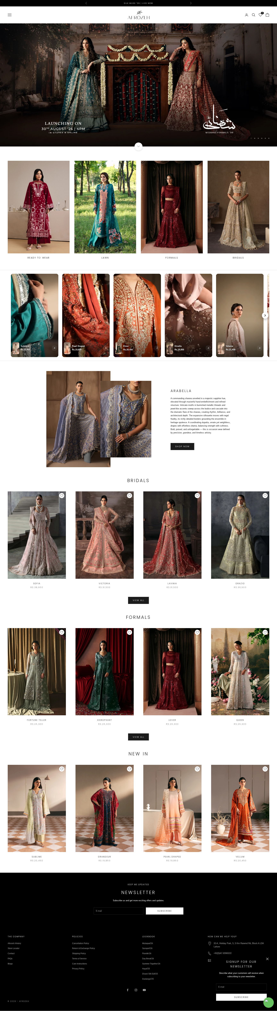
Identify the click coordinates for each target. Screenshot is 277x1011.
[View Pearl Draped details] (105, 348)
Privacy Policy (78, 969)
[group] (138, 85)
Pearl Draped (172, 857)
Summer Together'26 (151, 964)
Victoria (104, 583)
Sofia (36, 583)
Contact (11, 954)
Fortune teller (36, 720)
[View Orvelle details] (208, 348)
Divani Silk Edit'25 (150, 974)
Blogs (10, 964)
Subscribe (241, 997)
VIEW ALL (138, 600)
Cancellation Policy (80, 943)
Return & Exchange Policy (83, 948)
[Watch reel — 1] (34, 315)
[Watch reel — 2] (86, 315)
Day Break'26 (148, 959)
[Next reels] (265, 315)
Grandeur (104, 857)
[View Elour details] (157, 348)
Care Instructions (79, 964)
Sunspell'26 (147, 948)
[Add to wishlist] (61, 495)
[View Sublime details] (54, 348)
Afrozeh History (14, 943)
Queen (240, 720)
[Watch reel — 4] (188, 315)
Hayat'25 (146, 969)
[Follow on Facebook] (127, 990)
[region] (138, 85)
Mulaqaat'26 (147, 943)
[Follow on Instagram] (136, 990)
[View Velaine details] (259, 348)
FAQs (10, 959)
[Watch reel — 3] (137, 315)
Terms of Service (79, 959)
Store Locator (13, 948)
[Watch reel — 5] (240, 315)
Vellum (240, 857)
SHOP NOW (182, 446)
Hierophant (104, 720)
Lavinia (172, 583)
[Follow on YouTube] (144, 990)
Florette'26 (146, 954)
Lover (172, 720)
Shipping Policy (79, 954)
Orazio (240, 583)
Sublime (37, 857)
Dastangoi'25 (148, 979)
